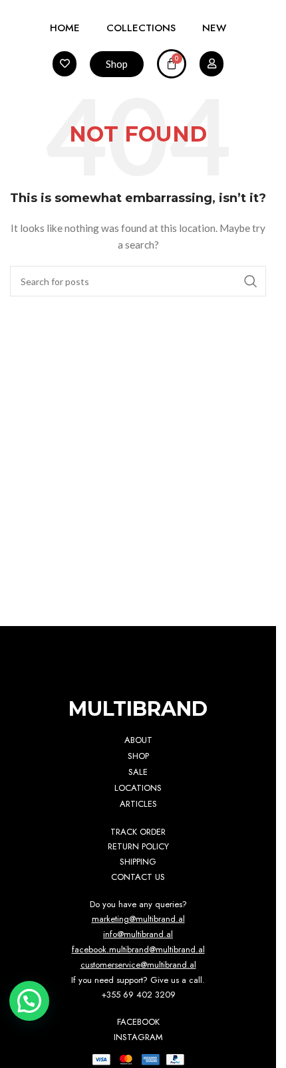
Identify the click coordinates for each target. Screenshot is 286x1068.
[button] (29, 1001)
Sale (138, 772)
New (214, 28)
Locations (138, 788)
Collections (141, 28)
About (138, 740)
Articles (138, 804)
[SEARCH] (250, 281)
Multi (138, 708)
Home (65, 28)
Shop (138, 756)
